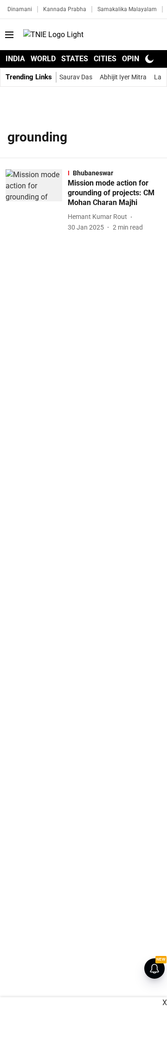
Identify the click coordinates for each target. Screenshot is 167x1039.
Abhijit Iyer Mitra (123, 77)
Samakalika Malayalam (127, 9)
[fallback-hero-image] (37, 200)
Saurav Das (75, 77)
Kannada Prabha (64, 9)
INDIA (15, 58)
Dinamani (19, 9)
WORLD (43, 58)
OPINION (137, 58)
